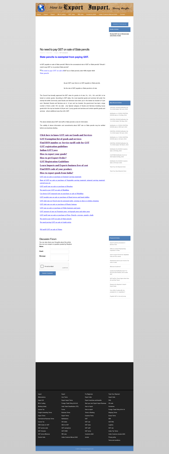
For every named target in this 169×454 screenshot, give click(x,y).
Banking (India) (42, 406)
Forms (63, 409)
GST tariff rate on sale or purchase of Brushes (56, 186)
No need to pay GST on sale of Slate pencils (55, 219)
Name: (41, 246)
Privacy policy (112, 437)
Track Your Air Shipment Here (118, 167)
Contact (122, 14)
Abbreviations (41, 397)
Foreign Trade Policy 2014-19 (116, 409)
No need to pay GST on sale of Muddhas (54, 190)
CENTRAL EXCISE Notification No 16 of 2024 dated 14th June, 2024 (119, 108)
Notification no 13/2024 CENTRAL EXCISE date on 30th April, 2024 (119, 126)
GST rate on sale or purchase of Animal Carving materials (60, 177)
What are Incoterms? (115, 266)
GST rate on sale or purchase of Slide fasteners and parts (60, 208)
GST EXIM (64, 431)
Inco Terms (65, 397)
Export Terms (65, 415)
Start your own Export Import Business (95, 403)
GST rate (111, 428)
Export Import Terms (67, 400)
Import (46, 14)
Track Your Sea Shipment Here (118, 171)
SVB (109, 419)
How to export (89, 409)
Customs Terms (89, 415)
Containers (111, 406)
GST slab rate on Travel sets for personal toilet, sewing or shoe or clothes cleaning (69, 201)
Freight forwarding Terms (45, 412)
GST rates (71, 14)
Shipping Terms (112, 412)
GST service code (43, 428)
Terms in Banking (89, 412)
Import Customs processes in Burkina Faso (117, 243)
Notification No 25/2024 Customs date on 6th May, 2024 (118, 150)
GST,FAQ (111, 422)
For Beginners (89, 394)
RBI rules (80, 14)
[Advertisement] (72, 32)
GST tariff (87, 428)
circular (87, 437)
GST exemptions (63, 53)
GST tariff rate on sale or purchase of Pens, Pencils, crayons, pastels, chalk (66, 215)
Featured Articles (115, 238)
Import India (111, 397)
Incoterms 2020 (91, 14)
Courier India (41, 437)
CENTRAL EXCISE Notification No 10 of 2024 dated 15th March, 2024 (119, 144)
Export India (88, 397)
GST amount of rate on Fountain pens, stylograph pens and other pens (65, 211)
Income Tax (41, 409)
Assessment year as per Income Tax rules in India (119, 261)
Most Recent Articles (116, 103)
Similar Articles (114, 29)
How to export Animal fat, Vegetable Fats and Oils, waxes (119, 255)
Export (53, 14)
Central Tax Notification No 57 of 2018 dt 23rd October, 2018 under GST (119, 272)
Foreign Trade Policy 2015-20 (70, 403)
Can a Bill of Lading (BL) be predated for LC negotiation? (117, 291)
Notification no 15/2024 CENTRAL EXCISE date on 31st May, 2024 (119, 114)
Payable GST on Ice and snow (118, 296)
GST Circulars (42, 431)
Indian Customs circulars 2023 (116, 434)
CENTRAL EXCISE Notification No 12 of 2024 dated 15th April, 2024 (119, 132)
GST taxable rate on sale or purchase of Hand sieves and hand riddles (64, 197)
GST (86, 419)
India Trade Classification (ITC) (70, 406)
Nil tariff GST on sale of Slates (51, 229)
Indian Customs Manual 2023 (108, 14)
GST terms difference (44, 434)
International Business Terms (46, 419)
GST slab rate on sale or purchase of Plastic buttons (58, 204)
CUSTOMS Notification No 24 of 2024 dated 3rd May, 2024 (118, 156)
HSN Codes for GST (43, 425)
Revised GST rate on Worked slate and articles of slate (119, 35)
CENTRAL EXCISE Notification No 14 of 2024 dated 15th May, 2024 (119, 120)
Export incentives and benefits (93, 400)
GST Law (87, 422)
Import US (41, 400)
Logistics (110, 425)
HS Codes (64, 422)
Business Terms (66, 412)
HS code (110, 403)
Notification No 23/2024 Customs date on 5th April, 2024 (118, 161)
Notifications (65, 419)
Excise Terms (112, 415)
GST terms (88, 431)
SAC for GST (65, 425)
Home (39, 14)
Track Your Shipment (114, 394)
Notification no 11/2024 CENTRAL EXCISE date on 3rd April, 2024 (119, 138)
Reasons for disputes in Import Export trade (118, 285)
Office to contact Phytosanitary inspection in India (118, 249)
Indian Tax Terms (113, 431)
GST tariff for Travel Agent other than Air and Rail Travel (119, 279)
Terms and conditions (114, 440)
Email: (41, 251)
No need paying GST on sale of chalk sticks (55, 222)
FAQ (109, 400)
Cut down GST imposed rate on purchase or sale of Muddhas (61, 194)
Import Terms (41, 415)
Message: (42, 256)
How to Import (89, 406)
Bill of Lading (62, 14)
